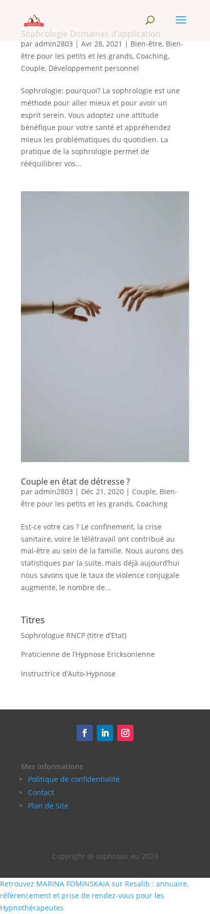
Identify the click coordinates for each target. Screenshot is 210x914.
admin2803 (54, 43)
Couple (33, 68)
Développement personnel (93, 68)
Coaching (152, 56)
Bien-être (146, 43)
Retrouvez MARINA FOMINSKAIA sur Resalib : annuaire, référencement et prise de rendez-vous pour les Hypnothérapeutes (94, 896)
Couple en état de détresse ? (75, 481)
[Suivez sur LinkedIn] (105, 733)
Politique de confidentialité (74, 779)
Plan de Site (48, 805)
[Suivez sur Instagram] (125, 733)
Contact (41, 792)
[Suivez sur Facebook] (84, 733)
